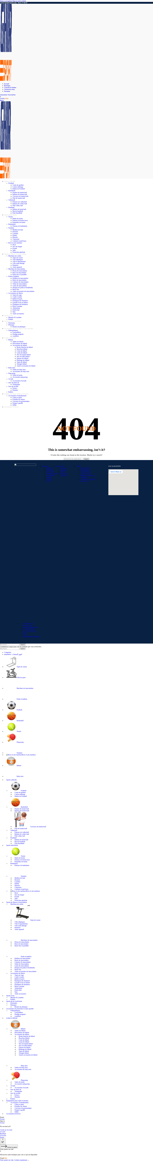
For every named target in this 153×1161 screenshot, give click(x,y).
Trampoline (18, 1091)
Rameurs (17, 927)
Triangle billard (24, 1053)
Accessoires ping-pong (22, 1084)
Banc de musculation (21, 944)
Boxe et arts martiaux (33, 891)
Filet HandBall (19, 843)
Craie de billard (24, 1040)
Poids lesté (18, 990)
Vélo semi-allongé (21, 926)
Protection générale (21, 900)
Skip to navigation (6, 1)
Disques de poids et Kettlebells (25, 968)
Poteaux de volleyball (22, 832)
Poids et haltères (26, 956)
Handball (13, 838)
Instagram (63, 470)
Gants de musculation (22, 966)
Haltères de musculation (22, 958)
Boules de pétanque (21, 1007)
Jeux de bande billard (26, 1044)
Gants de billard (24, 1042)
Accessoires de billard (22, 1034)
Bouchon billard (24, 1038)
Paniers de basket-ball (22, 809)
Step (16, 992)
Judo (16, 898)
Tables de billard (20, 1031)
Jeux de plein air (15, 1089)
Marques (45, 466)
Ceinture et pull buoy (21, 889)
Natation (23, 876)
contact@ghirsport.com (30, 627)
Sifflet (17, 1112)
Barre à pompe (19, 986)
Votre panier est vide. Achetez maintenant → (14, 1160)
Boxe (16, 893)
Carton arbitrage (20, 794)
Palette (17, 883)
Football (23, 790)
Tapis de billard (24, 1051)
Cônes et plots (19, 1104)
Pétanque (13, 1005)
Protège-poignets (20, 1014)
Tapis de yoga (19, 975)
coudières (18, 1016)
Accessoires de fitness (17, 973)
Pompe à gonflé (20, 1110)
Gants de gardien (20, 792)
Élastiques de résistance (22, 981)
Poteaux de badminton (22, 865)
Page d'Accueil (85, 468)
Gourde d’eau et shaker (22, 982)
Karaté (17, 897)
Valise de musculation (22, 964)
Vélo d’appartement (21, 924)
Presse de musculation (22, 942)
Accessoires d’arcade (21, 1088)
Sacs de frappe (19, 895)
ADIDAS (49, 468)
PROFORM (50, 475)
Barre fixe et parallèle (22, 946)
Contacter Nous (85, 472)
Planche (17, 885)
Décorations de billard (22, 1032)
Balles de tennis (20, 858)
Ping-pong (24, 1080)
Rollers (12, 1099)
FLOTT (49, 481)
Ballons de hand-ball (21, 840)
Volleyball (13, 830)
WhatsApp (63, 474)
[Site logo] (6, 80)
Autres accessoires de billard (28, 1055)
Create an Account (6, 1130)
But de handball (20, 841)
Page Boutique (85, 470)
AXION (49, 477)
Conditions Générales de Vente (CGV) (88, 480)
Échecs (17, 1095)
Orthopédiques (15, 1010)
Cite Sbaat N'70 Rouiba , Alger (28, 624)
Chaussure (18, 887)
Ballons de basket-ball (22, 811)
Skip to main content (19, 1)
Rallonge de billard (25, 1049)
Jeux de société (15, 1093)
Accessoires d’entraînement (19, 1102)
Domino (17, 1097)
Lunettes (17, 882)
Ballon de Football (21, 796)
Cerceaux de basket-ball (38, 827)
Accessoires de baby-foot (23, 1069)
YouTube (63, 475)
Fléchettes (13, 1003)
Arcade (12, 1086)
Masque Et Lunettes (17, 997)
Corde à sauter (19, 977)
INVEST (49, 479)
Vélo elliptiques (20, 922)
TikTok (62, 472)
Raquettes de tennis (21, 862)
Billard (23, 1029)
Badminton (14, 863)
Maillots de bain (20, 878)
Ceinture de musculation (22, 962)
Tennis (23, 856)
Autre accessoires (20, 994)
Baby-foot (24, 1066)
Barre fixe (18, 969)
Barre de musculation (22, 960)
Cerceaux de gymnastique (23, 1108)
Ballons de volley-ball (22, 834)
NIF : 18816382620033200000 (31, 636)
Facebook (63, 468)
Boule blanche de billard (27, 1036)
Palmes (12, 999)
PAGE (78, 466)
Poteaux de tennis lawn (22, 860)
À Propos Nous (85, 474)
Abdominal (18, 988)
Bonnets (17, 880)
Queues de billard (24, 1047)
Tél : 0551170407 (28, 629)
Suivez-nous (60, 466)
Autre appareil (19, 929)
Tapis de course (35, 920)
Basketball (24, 807)
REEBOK (49, 470)
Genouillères (19, 1012)
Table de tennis (19, 1082)
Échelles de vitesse (21, 1106)
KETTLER (50, 472)
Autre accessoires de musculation (25, 971)
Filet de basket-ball (21, 828)
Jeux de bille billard (25, 1045)
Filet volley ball (20, 836)
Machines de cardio (16, 904)
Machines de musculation (29, 940)
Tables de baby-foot (21, 1067)
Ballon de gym (19, 979)
